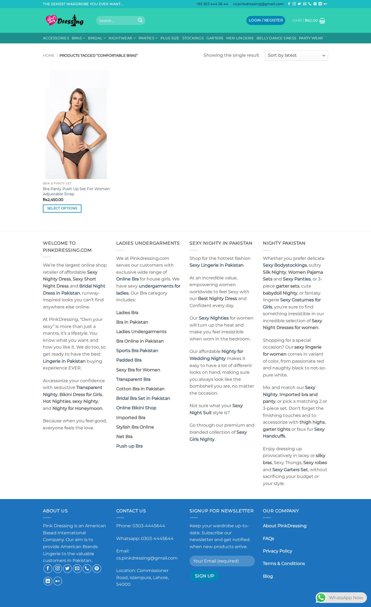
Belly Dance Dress (276, 38)
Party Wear (311, 38)
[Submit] (140, 20)
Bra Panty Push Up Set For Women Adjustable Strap (76, 191)
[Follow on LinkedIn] (320, 4)
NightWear (120, 38)
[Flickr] (325, 4)
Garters (215, 38)
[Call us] (310, 4)
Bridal (95, 38)
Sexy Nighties (214, 318)
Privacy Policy (277, 551)
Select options (62, 208)
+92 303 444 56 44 (212, 4)
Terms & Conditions (284, 563)
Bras (77, 38)
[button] (265, 20)
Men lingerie (240, 38)
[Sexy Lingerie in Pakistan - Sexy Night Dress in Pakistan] (65, 20)
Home (49, 55)
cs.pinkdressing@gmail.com (258, 4)
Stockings (193, 38)
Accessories (56, 38)
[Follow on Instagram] (294, 4)
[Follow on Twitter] (299, 4)
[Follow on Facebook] (289, 4)
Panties (146, 38)
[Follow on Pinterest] (315, 4)
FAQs (268, 538)
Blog (268, 576)
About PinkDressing (285, 525)
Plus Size (170, 38)
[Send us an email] (304, 4)
